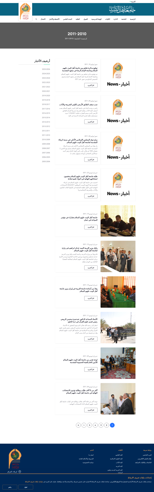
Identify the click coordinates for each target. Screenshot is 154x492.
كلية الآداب (119, 462)
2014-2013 (46, 122)
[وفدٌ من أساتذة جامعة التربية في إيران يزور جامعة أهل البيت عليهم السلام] (118, 292)
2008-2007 (46, 148)
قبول (25, 487)
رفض (10, 487)
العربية (133, 1)
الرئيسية (132, 19)
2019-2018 (46, 100)
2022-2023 (46, 82)
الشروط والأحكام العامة (86, 459)
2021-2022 (46, 87)
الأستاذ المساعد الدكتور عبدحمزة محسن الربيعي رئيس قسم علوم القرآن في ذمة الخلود (79, 320)
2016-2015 (46, 113)
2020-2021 (46, 91)
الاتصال (43, 19)
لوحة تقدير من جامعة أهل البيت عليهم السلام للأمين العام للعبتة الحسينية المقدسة (80, 360)
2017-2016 (46, 109)
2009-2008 (46, 144)
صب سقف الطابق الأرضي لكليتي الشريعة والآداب (78, 104)
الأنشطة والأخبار (54, 19)
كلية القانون (119, 455)
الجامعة (123, 19)
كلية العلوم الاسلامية (116, 459)
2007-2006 (46, 153)
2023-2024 (46, 78)
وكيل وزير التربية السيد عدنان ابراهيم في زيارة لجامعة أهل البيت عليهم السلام (79, 249)
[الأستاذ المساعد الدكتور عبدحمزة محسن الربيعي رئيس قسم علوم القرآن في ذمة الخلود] (118, 327)
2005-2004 (46, 162)
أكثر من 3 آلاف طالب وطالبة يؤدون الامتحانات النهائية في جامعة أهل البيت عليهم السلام (79, 391)
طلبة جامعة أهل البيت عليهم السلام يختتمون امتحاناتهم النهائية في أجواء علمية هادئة (80, 177)
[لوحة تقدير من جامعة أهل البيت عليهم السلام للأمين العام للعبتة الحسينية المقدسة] (118, 363)
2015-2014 (46, 118)
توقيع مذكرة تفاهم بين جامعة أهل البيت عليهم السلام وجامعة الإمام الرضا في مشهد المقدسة (79, 69)
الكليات (107, 19)
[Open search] (36, 19)
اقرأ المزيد (91, 85)
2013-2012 (46, 126)
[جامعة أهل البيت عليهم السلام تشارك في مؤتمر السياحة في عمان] (118, 220)
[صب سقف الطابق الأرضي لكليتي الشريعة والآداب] (118, 111)
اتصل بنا (91, 455)
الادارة (116, 19)
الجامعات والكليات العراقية (143, 462)
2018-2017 (46, 104)
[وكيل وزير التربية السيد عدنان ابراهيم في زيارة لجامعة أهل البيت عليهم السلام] (118, 256)
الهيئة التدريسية (96, 19)
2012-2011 (46, 131)
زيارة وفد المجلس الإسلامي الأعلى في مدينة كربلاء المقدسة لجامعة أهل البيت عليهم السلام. (77, 140)
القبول (85, 19)
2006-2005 (46, 157)
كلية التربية (119, 466)
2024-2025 (46, 74)
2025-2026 (46, 69)
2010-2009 (46, 140)
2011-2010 (46, 135)
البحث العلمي (67, 19)
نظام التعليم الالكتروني (144, 459)
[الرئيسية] (15, 458)
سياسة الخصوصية (88, 462)
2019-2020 (46, 96)
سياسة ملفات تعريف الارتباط (34, 481)
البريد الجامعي (147, 455)
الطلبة (78, 19)
